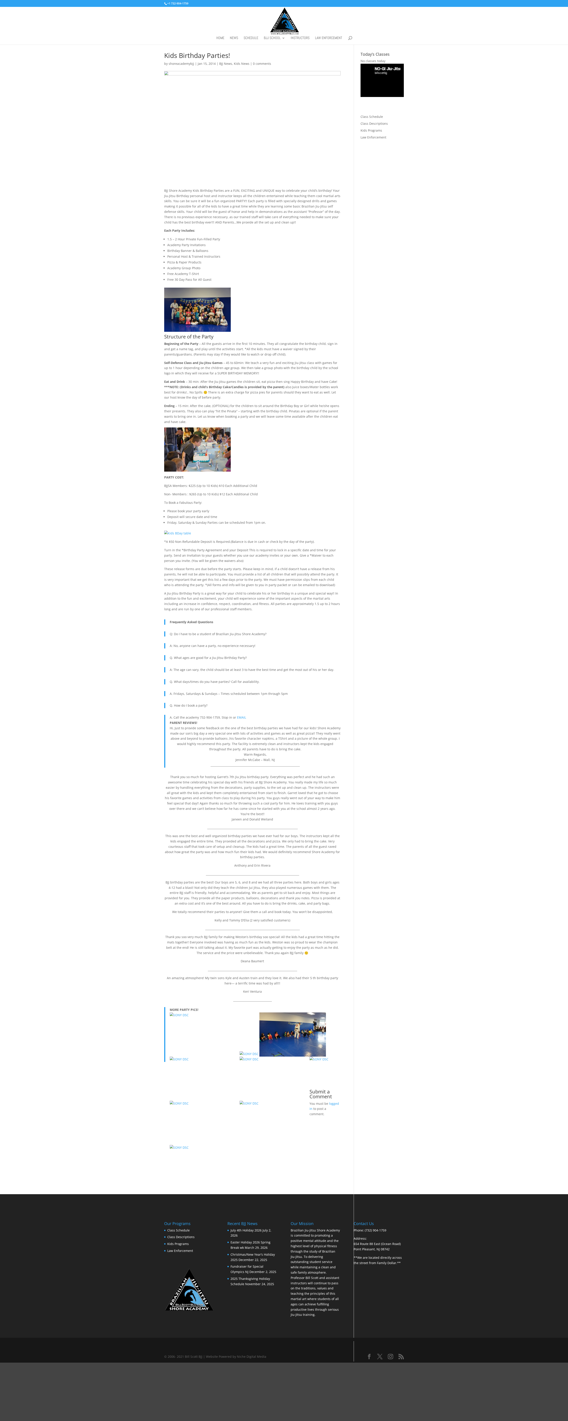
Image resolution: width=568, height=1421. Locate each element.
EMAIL (241, 723)
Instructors (300, 38)
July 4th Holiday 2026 (246, 1236)
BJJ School (272, 38)
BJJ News (225, 69)
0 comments (262, 69)
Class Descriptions (374, 129)
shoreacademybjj (181, 69)
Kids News (241, 69)
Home (220, 38)
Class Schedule (372, 122)
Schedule (251, 38)
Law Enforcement (328, 38)
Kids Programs (371, 136)
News (234, 38)
